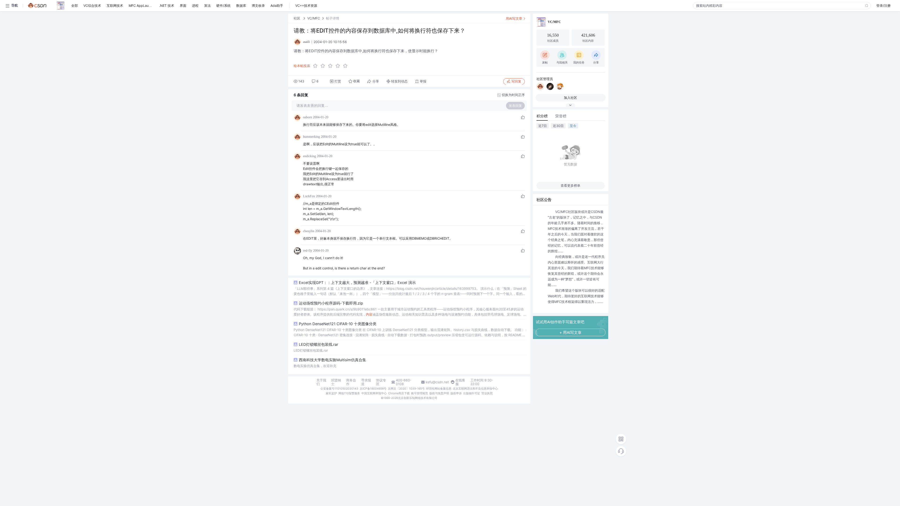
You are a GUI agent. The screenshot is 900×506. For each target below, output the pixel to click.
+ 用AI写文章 (570, 332)
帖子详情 (332, 18)
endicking (309, 156)
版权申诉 (456, 393)
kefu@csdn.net (437, 382)
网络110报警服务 (349, 393)
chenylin (308, 231)
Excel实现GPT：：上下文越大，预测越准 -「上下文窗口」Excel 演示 (357, 282)
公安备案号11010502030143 (339, 388)
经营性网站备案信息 (438, 388)
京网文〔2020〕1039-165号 (406, 388)
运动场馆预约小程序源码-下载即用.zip (331, 303)
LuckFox (309, 196)
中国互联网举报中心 (374, 393)
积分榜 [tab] (542, 116)
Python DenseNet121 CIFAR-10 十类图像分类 (337, 323)
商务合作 (351, 382)
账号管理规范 (419, 393)
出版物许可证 (471, 393)
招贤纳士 (336, 382)
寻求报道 (366, 382)
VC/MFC (313, 18)
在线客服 (460, 382)
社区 (297, 18)
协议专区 (381, 382)
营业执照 (487, 393)
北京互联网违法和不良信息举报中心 (475, 388)
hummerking (311, 136)
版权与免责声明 (439, 393)
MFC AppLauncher (143, 5)
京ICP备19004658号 (373, 388)
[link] (297, 18)
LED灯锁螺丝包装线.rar (318, 344)
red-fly (307, 250)
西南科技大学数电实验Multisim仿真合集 (332, 359)
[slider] (331, 65)
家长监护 (331, 393)
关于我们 (321, 382)
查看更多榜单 (570, 185)
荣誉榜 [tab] (560, 116)
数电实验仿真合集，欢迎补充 (315, 366)
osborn (307, 117)
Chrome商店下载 (399, 393)
